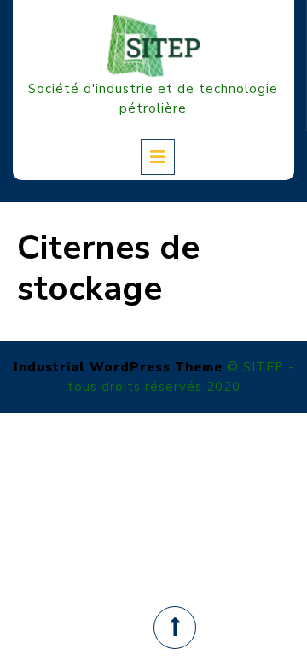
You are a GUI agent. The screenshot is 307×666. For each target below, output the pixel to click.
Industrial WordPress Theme (118, 367)
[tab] (158, 157)
